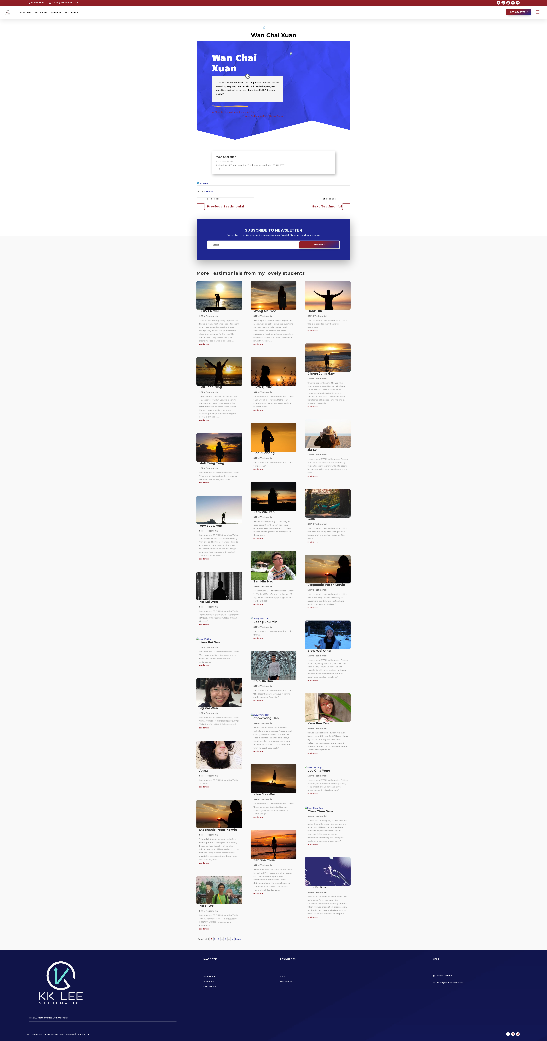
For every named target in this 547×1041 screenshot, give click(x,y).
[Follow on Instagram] (508, 3)
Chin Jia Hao (263, 681)
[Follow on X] (503, 3)
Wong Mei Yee (264, 311)
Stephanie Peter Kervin (218, 830)
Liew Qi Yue (262, 387)
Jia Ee (312, 449)
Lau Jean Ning (210, 387)
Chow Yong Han (266, 718)
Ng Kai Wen (208, 602)
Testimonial (72, 12)
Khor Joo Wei (264, 794)
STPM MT (205, 183)
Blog (282, 976)
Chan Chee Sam (320, 811)
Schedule (56, 12)
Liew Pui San (209, 642)
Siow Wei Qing (319, 650)
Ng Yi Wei (207, 906)
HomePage (209, 976)
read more (204, 344)
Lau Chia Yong (319, 770)
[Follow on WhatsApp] (513, 3)
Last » (238, 939)
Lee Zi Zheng (264, 453)
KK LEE (85, 1034)
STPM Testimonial (276, 28)
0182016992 (37, 2)
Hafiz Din (315, 311)
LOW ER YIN (209, 311)
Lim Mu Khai (317, 887)
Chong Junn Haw (321, 373)
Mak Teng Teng (211, 463)
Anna (203, 770)
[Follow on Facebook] (498, 3)
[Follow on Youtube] (518, 3)
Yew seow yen (210, 525)
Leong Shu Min (265, 622)
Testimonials (287, 981)
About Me (25, 12)
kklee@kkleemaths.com (65, 2)
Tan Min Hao (263, 581)
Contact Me (40, 12)
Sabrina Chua (264, 860)
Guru (311, 519)
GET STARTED (518, 12)
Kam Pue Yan (264, 512)
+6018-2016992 (445, 975)
